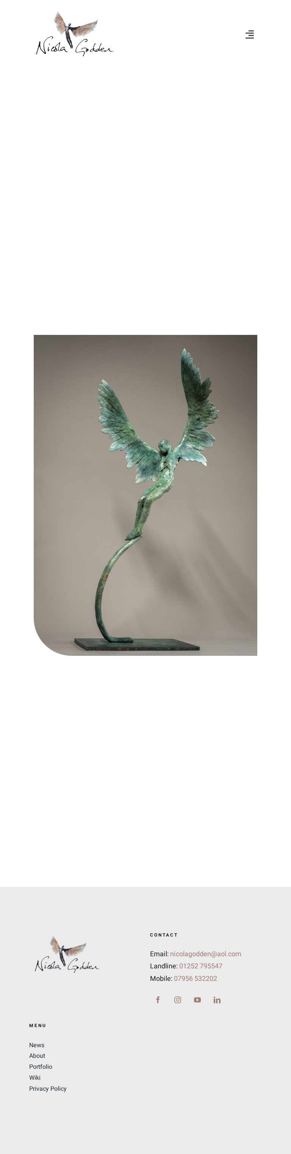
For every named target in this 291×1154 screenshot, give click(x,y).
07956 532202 (195, 979)
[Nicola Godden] (74, 11)
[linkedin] (217, 1000)
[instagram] (178, 1000)
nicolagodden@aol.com (205, 954)
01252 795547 (200, 966)
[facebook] (158, 1000)
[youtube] (197, 1000)
